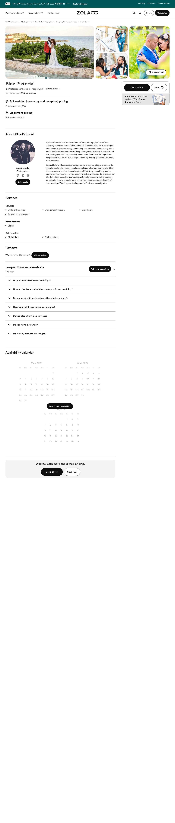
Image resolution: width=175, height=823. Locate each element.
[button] (156, 72)
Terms (68, 4)
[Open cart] (140, 13)
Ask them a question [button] (100, 269)
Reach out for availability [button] (60, 406)
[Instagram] (22, 176)
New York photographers (44, 22)
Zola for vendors (164, 4)
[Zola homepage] (87, 12)
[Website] (28, 176)
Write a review (28, 93)
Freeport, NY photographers (66, 22)
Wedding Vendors (11, 22)
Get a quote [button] (23, 182)
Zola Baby (141, 4)
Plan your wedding (13, 13)
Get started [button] (162, 13)
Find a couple (53, 13)
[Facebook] (17, 176)
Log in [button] (149, 13)
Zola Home (151, 4)
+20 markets (51, 88)
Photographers (26, 22)
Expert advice (35, 13)
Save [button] (69, 472)
